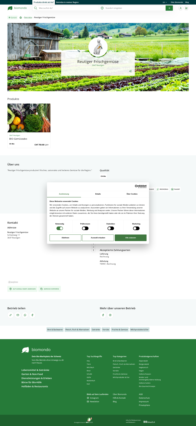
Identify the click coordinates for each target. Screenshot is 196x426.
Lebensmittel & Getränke (35, 370)
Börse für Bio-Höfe (31, 382)
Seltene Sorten (145, 383)
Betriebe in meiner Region (67, 2)
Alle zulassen (130, 238)
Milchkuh (90, 367)
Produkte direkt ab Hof (44, 2)
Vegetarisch (143, 367)
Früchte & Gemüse (120, 329)
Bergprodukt (144, 364)
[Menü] (180, 8)
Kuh (88, 384)
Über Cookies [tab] (132, 194)
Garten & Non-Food (32, 374)
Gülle (89, 377)
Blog (187, 2)
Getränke (96, 329)
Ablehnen (65, 238)
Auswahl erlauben (98, 238)
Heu (88, 361)
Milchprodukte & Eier (140, 329)
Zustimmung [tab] (64, 194)
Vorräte (106, 329)
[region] (51, 262)
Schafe (89, 374)
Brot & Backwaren (55, 329)
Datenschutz (144, 398)
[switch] (85, 228)
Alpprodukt (143, 361)
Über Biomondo (177, 2)
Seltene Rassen (145, 374)
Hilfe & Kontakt (119, 398)
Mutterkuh (91, 381)
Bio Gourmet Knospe (147, 386)
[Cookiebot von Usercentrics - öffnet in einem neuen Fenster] (137, 186)
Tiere (89, 364)
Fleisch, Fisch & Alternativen (77, 329)
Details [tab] (98, 194)
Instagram (94, 398)
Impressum (144, 401)
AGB (141, 394)
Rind (88, 371)
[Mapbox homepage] (13, 282)
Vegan (141, 371)
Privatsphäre (144, 405)
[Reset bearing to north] (93, 250)
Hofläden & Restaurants (34, 386)
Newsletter (94, 401)
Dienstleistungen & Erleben (36, 378)
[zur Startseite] (17, 8)
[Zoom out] (93, 247)
